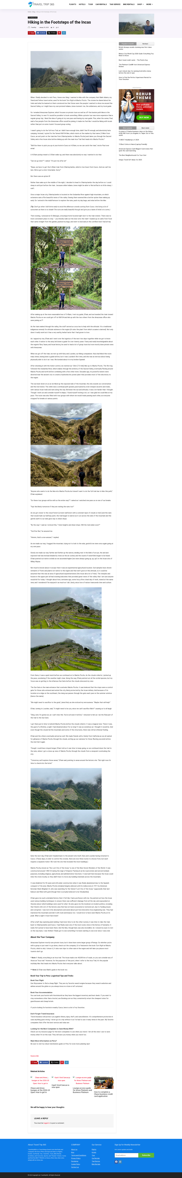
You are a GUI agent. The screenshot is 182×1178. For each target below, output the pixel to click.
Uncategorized (32, 17)
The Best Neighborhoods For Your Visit (132, 155)
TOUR (90, 4)
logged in (47, 1123)
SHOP (139, 4)
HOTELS (82, 4)
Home (29, 12)
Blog (33, 12)
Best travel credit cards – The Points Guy (133, 60)
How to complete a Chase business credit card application (103, 1094)
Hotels (94, 1152)
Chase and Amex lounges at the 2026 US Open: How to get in (40, 1090)
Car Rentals (96, 1158)
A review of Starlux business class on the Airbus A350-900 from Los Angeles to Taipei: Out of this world (136, 133)
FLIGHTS (72, 4)
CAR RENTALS (101, 4)
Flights (94, 1149)
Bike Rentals (96, 1164)
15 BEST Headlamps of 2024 (129, 140)
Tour (93, 1155)
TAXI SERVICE (115, 4)
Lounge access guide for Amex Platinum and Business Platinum (82, 1090)
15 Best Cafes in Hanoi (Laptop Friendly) (133, 144)
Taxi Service (96, 1161)
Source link (35, 1056)
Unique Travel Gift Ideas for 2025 (130, 160)
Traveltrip (33, 27)
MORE (148, 4)
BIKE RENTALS (128, 4)
